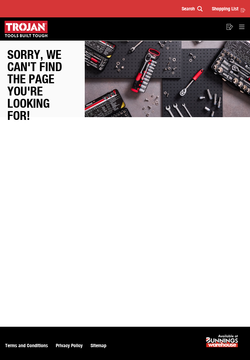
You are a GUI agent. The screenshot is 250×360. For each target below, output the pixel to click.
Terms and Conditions (26, 345)
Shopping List (225, 8)
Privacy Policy (69, 345)
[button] (192, 8)
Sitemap (98, 345)
